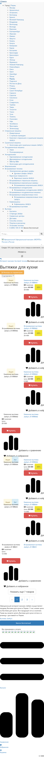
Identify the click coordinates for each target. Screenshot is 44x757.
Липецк (12, 60)
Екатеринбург (15, 31)
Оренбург (13, 74)
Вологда (13, 26)
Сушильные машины (13, 142)
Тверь (12, 107)
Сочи (11, 100)
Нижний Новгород (16, 64)
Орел (12, 71)
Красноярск (14, 55)
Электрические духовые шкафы (22, 171)
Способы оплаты (16, 220)
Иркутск (12, 38)
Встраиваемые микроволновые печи (24, 194)
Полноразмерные (16, 152)
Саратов (13, 95)
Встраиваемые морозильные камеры (24, 183)
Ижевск (12, 36)
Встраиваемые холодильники (21, 187)
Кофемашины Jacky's (22, 204)
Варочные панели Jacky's (24, 178)
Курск (12, 57)
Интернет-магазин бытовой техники (13, 261)
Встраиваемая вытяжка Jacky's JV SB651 (33, 545)
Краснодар (14, 52)
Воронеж (13, 29)
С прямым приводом (18, 135)
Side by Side (14, 161)
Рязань (12, 86)
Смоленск (13, 97)
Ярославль (14, 126)
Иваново (13, 34)
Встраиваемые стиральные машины (23, 180)
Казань (12, 41)
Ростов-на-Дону (15, 83)
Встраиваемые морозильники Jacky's (28, 185)
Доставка (13, 218)
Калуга (12, 43)
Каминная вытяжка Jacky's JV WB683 (31, 281)
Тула (11, 114)
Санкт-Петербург (16, 90)
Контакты (13, 211)
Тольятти (13, 109)
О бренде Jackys (16, 213)
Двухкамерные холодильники (21, 159)
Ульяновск (13, 119)
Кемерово (13, 45)
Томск (12, 112)
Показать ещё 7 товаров (22, 591)
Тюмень (13, 116)
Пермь (13, 5)
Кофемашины (15, 202)
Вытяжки (8, 209)
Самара (13, 88)
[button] (33, 322)
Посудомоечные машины (14, 147)
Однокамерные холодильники (21, 157)
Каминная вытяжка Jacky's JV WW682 (31, 415)
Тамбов (12, 105)
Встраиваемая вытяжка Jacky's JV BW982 (33, 327)
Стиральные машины (13, 131)
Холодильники (10, 154)
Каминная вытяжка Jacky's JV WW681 (31, 373)
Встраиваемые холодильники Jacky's (28, 190)
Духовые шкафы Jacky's (23, 173)
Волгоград (13, 24)
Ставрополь (14, 102)
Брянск (12, 17)
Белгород (13, 15)
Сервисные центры (17, 216)
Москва (12, 8)
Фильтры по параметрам (13, 272)
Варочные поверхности (18, 175)
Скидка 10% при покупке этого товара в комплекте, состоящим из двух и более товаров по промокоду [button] (23, 249)
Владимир (13, 22)
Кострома (13, 50)
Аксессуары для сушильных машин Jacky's (26, 145)
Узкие (12, 149)
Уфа (11, 121)
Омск (11, 69)
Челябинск (14, 123)
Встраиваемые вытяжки (19, 206)
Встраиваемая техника (13, 168)
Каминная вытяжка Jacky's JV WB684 (31, 503)
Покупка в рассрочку (17, 223)
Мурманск (13, 62)
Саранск (13, 93)
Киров (12, 48)
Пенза (12, 76)
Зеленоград (14, 128)
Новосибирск (14, 67)
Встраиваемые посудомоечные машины (25, 192)
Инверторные (15, 133)
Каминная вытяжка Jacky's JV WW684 (31, 460)
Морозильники (10, 166)
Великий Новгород (17, 19)
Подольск (13, 81)
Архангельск (14, 10)
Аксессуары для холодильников (22, 164)
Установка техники (17, 225)
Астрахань (13, 12)
